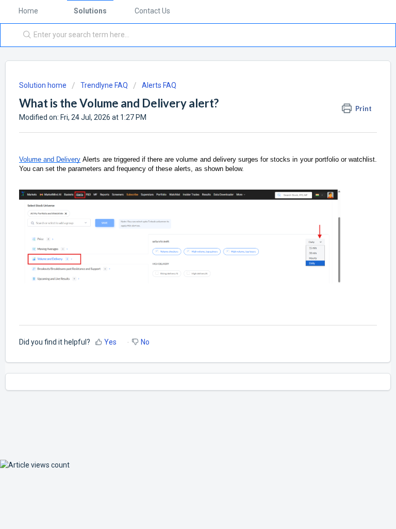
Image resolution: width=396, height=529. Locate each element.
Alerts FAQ (159, 85)
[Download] (179, 256)
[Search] (24, 35)
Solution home (43, 85)
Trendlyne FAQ (104, 85)
